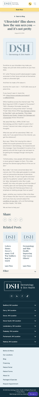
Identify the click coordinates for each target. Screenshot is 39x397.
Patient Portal (7, 367)
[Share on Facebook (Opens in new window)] (5, 220)
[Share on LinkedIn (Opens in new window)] (10, 220)
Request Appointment (10, 384)
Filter (6, 270)
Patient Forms (7, 371)
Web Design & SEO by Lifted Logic (19, 394)
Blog (4, 359)
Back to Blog (20, 16)
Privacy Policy (21, 392)
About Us (6, 375)
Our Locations (7, 355)
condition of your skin (10, 201)
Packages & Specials (10, 380)
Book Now (19, 10)
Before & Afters (8, 351)
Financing (6, 363)
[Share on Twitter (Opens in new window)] (15, 220)
